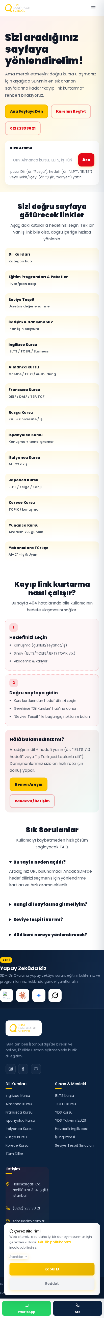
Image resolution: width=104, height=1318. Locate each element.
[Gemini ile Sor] (38, 995)
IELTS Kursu (64, 1095)
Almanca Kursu (32, 370)
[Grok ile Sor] (55, 995)
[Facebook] (23, 1069)
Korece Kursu (24, 506)
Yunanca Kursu (26, 528)
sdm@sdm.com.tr (28, 1221)
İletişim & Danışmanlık (31, 325)
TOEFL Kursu (65, 1103)
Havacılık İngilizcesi (71, 1128)
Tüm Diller (14, 1153)
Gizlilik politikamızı (54, 1242)
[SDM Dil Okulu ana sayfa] (18, 7)
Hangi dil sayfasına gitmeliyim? (50, 904)
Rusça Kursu (25, 416)
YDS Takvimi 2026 (70, 1120)
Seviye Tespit (29, 303)
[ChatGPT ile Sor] (6, 995)
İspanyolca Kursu (31, 438)
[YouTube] (36, 1069)
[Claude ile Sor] (22, 995)
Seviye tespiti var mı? (38, 920)
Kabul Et (52, 1269)
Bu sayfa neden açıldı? (39, 862)
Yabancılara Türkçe (28, 551)
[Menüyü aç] (93, 7)
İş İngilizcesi (65, 1137)
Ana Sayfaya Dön (26, 111)
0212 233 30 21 (23, 128)
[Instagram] (11, 1069)
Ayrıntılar (16, 1256)
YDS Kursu (63, 1112)
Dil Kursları (20, 257)
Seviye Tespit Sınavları (74, 1145)
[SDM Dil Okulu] (24, 1028)
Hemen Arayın (28, 784)
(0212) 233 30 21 (26, 1208)
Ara (86, 160)
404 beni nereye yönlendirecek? (50, 935)
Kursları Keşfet (71, 111)
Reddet (52, 1283)
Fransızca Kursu (26, 393)
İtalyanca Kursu (24, 461)
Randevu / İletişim (32, 801)
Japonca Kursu (25, 483)
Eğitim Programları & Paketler (38, 280)
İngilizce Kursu (28, 348)
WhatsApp (26, 1312)
